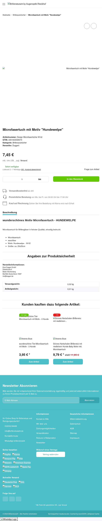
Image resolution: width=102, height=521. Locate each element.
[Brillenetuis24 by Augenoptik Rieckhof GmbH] (27, 3)
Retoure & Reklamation (46, 438)
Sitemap (73, 433)
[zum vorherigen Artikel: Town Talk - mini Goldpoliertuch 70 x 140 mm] (91, 15)
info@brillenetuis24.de (14, 431)
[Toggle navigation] (4, 3)
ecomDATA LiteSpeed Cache (88, 514)
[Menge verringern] (5, 179)
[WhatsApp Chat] (9, 519)
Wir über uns (41, 423)
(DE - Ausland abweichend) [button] (31, 169)
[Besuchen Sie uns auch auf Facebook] (5, 499)
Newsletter (40, 442)
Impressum (74, 438)
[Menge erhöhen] (46, 179)
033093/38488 (11, 426)
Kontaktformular (11, 436)
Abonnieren (89, 400)
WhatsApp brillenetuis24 (15, 440)
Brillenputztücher (20, 142)
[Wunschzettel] (93, 4)
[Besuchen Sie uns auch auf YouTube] (12, 499)
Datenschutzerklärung (46, 391)
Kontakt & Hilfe (42, 419)
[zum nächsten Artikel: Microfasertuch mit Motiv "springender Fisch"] (96, 15)
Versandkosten (42, 433)
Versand (23, 160)
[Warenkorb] (97, 4)
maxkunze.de (64, 514)
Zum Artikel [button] (34, 361)
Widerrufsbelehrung (78, 419)
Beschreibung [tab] (10, 212)
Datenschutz (75, 423)
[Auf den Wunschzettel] (94, 26)
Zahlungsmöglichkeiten (46, 428)
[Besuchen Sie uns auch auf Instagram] (18, 499)
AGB (72, 428)
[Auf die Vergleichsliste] (87, 26)
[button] (84, 4)
